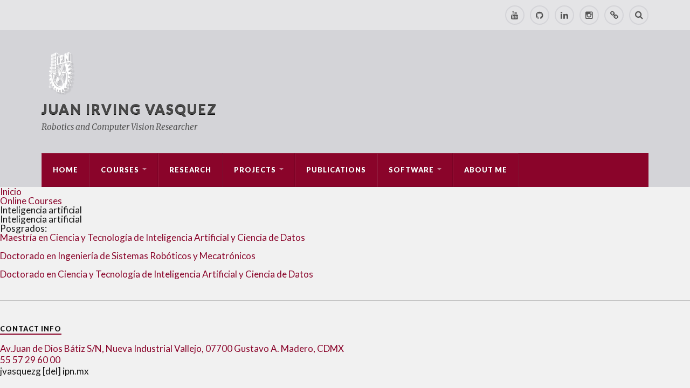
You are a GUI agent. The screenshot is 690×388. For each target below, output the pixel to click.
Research (190, 169)
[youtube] (515, 15)
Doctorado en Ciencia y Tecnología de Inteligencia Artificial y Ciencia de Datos (156, 274)
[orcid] (614, 15)
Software (411, 169)
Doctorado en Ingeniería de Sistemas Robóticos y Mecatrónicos (128, 255)
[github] (539, 15)
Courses (120, 169)
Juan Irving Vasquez (129, 109)
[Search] (638, 15)
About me (485, 169)
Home (65, 169)
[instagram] (589, 15)
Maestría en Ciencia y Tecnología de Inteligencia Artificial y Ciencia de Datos (152, 237)
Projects (255, 169)
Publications (336, 169)
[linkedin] (564, 15)
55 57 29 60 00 (30, 359)
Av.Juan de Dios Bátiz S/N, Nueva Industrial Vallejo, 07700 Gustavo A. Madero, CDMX (172, 348)
